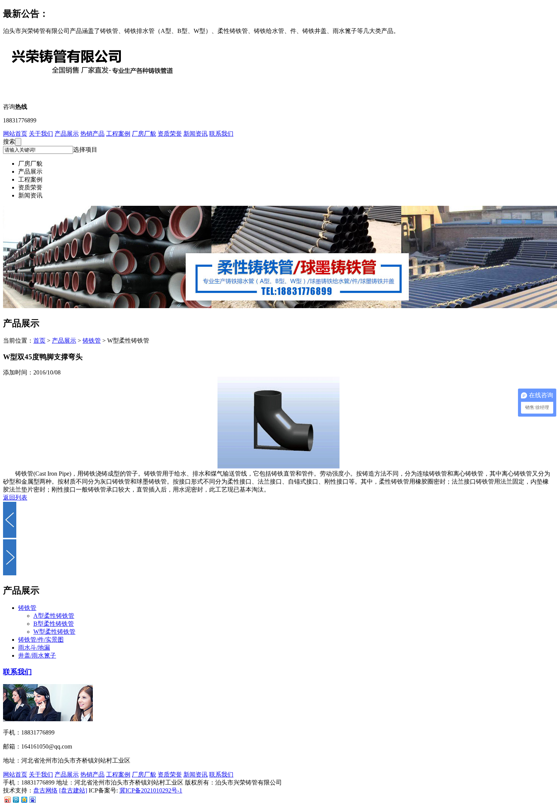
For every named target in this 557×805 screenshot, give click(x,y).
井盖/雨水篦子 (37, 655)
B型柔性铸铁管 (53, 623)
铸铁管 (92, 340)
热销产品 (92, 133)
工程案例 (118, 133)
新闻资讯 (195, 133)
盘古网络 (45, 790)
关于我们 (41, 133)
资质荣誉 (170, 133)
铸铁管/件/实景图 (41, 639)
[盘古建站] (73, 790)
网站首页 (15, 133)
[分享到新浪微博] (7, 799)
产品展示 (67, 133)
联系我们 (221, 133)
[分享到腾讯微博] (15, 799)
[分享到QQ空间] (24, 799)
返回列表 (15, 497)
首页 (39, 340)
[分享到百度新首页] (32, 799)
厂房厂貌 (144, 133)
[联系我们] (48, 719)
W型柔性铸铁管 (54, 631)
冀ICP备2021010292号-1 (150, 790)
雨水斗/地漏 (34, 647)
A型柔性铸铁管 (53, 615)
